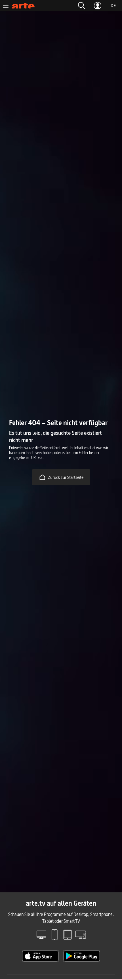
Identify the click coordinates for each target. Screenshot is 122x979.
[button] (82, 5)
